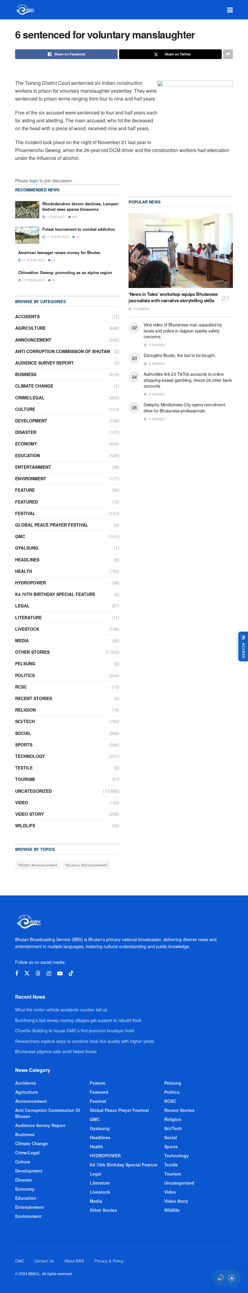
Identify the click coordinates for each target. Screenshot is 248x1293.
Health (23, 571)
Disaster (25, 432)
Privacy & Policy (109, 1261)
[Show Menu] (230, 9)
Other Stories (32, 652)
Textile (24, 768)
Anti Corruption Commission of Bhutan (62, 351)
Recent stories (33, 698)
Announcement (33, 340)
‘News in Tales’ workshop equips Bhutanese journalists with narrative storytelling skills (173, 297)
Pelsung (25, 663)
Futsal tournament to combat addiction (78, 229)
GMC (20, 536)
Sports (23, 745)
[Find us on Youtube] (60, 973)
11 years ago (57, 237)
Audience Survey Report (44, 363)
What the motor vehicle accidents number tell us (61, 1010)
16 (77, 237)
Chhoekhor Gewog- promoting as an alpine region (65, 272)
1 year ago (55, 217)
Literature (28, 617)
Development (31, 421)
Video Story (29, 814)
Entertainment (33, 467)
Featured (26, 502)
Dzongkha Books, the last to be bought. (180, 355)
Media (22, 640)
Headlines (27, 560)
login (33, 180)
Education (27, 455)
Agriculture (30, 328)
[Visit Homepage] (25, 10)
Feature (25, 490)
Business (25, 374)
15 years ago (33, 280)
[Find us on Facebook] (16, 973)
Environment (30, 478)
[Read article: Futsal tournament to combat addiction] (27, 235)
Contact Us (44, 1261)
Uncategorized (33, 791)
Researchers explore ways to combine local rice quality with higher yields (84, 1041)
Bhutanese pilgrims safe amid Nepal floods (56, 1051)
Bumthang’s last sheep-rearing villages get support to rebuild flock (78, 1020)
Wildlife (25, 825)
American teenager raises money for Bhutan (59, 252)
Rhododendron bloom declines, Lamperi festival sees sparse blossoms (80, 206)
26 (53, 280)
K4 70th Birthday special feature (55, 594)
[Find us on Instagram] (49, 973)
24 (53, 260)
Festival (25, 513)
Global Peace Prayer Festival (51, 525)
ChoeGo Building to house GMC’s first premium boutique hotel (74, 1030)
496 (74, 217)
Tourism (25, 779)
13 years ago (33, 260)
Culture (25, 409)
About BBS (74, 1261)
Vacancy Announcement (86, 864)
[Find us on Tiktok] (71, 973)
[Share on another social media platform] (228, 54)
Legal (22, 606)
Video (21, 802)
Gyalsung (26, 548)
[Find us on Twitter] (27, 973)
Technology (30, 756)
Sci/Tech (25, 721)
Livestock (27, 629)
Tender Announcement (37, 864)
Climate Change (34, 386)
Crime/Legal (29, 398)
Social (23, 733)
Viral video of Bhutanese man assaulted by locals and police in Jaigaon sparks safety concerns (183, 330)
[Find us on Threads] (38, 973)
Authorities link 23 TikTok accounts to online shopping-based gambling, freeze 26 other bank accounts (188, 380)
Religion (25, 710)
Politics (25, 675)
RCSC (21, 687)
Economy (26, 444)
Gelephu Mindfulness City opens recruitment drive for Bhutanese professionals (184, 408)
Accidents (27, 316)
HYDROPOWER (30, 583)
